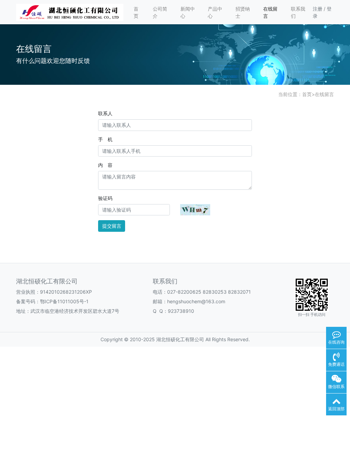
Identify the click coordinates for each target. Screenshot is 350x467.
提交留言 (111, 226)
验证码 (105, 198)
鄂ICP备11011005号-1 (64, 301)
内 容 (105, 165)
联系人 (105, 113)
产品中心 (215, 12)
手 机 (105, 139)
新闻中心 (187, 12)
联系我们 (298, 12)
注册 (317, 9)
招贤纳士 (242, 12)
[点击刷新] (195, 209)
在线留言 (270, 12)
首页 (136, 12)
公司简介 (160, 12)
